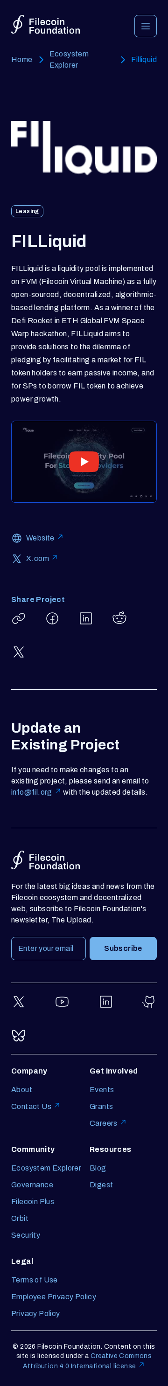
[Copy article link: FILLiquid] (18, 618)
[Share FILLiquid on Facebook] (52, 618)
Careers (104, 1123)
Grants (101, 1106)
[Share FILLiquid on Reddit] (119, 618)
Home (22, 59)
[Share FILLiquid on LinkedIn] (86, 618)
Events (102, 1090)
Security (25, 1235)
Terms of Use (34, 1280)
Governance (32, 1185)
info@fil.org (31, 792)
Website (40, 538)
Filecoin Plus (32, 1202)
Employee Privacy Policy (53, 1297)
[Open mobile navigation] (145, 26)
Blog (98, 1168)
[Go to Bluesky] (18, 1035)
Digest (101, 1185)
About (21, 1090)
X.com (37, 558)
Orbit (19, 1218)
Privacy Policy (35, 1313)
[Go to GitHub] (149, 1002)
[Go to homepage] (45, 24)
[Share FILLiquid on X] (18, 652)
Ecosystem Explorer (69, 59)
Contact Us (31, 1106)
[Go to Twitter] (18, 1002)
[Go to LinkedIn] (106, 1002)
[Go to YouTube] (62, 1002)
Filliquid (144, 59)
